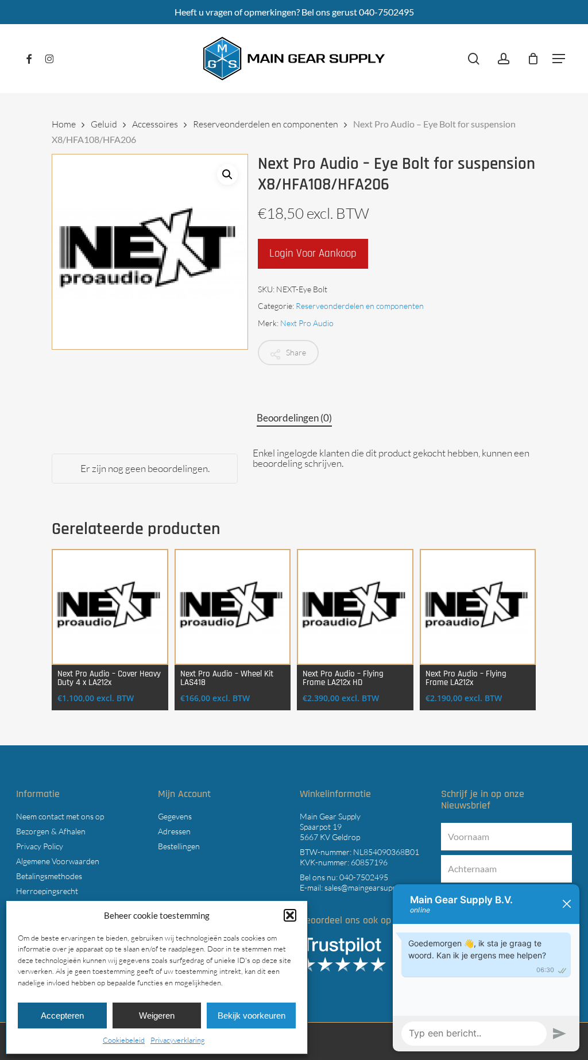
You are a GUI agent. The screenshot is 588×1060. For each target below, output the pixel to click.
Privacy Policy (39, 846)
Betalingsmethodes (49, 876)
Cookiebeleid (124, 1039)
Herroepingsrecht (47, 891)
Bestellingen (179, 846)
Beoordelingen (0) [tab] (294, 418)
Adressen (174, 831)
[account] (503, 59)
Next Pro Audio (307, 323)
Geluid (104, 124)
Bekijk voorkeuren (251, 1015)
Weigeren (157, 1015)
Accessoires (155, 124)
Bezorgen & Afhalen (51, 831)
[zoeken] (474, 59)
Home (64, 124)
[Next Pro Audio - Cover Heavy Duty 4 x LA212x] (110, 607)
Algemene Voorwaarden (57, 861)
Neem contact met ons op (60, 816)
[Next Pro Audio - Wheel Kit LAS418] (233, 607)
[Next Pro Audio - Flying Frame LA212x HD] (355, 607)
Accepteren (62, 1015)
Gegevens (175, 816)
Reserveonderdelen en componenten (265, 124)
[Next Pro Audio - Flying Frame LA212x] (478, 607)
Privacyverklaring (177, 1039)
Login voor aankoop (313, 253)
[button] (290, 915)
